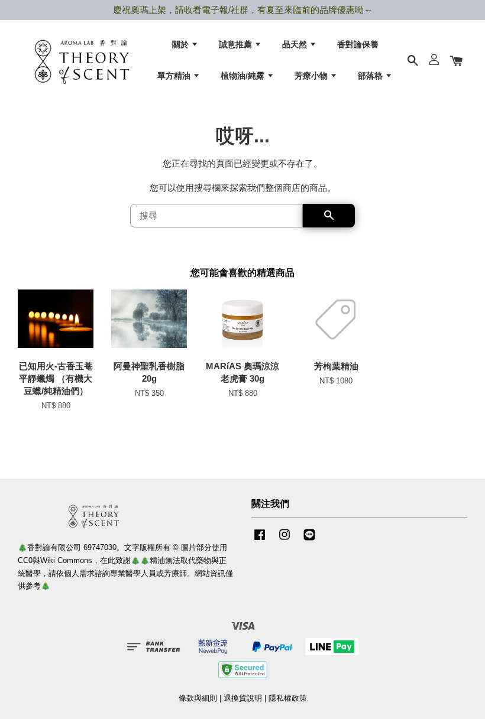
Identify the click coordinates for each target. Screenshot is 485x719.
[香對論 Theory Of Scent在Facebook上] (259, 540)
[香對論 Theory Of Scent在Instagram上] (284, 540)
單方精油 (175, 75)
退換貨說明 (243, 698)
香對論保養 (358, 44)
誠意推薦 (236, 44)
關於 (181, 44)
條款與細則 (198, 698)
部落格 (371, 75)
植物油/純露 (244, 75)
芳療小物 (312, 75)
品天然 (295, 44)
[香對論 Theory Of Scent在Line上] (309, 540)
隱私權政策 (288, 698)
